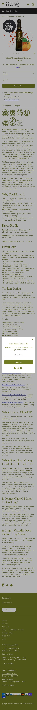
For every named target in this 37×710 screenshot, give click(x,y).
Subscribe (18, 362)
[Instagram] (18, 368)
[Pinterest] (21, 368)
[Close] (33, 339)
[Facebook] (15, 368)
